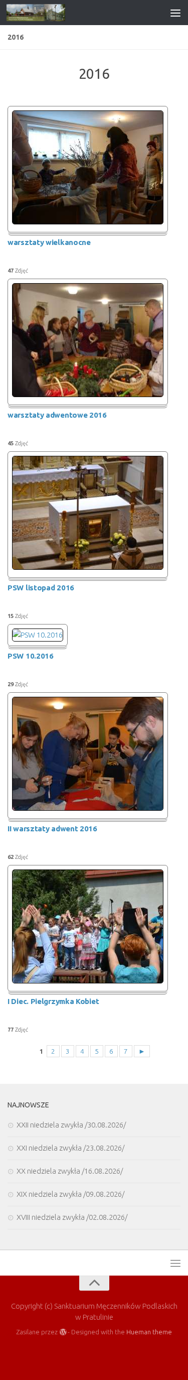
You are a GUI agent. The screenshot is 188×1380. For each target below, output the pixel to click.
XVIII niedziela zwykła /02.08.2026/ (72, 1217)
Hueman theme (149, 1331)
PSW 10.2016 (31, 656)
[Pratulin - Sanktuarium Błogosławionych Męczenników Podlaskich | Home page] (46, 12)
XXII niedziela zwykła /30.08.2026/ (71, 1124)
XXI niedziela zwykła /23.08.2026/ (70, 1148)
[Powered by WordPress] (62, 1332)
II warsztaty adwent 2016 (52, 828)
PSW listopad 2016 (41, 587)
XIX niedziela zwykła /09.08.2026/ (70, 1194)
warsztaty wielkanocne (49, 242)
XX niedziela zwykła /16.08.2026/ (70, 1171)
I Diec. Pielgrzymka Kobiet (53, 1001)
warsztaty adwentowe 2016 (57, 415)
